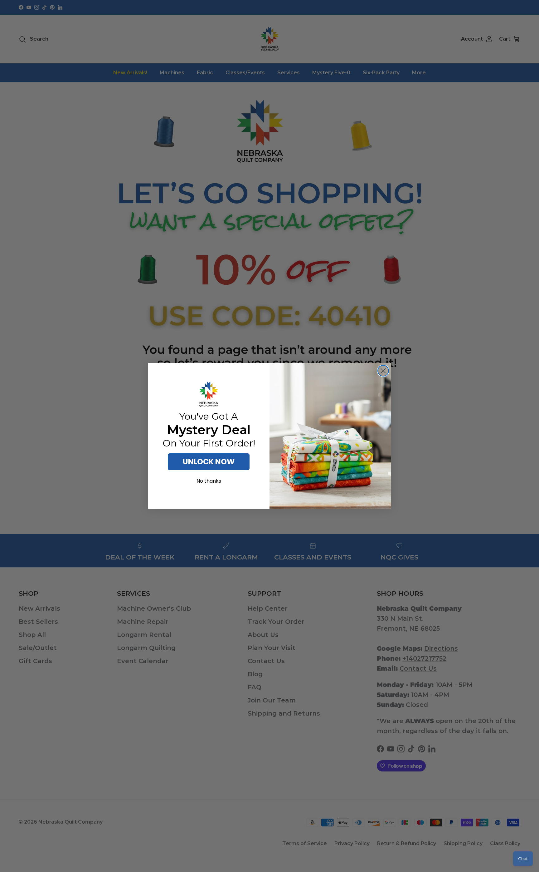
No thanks (209, 481)
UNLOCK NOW (209, 461)
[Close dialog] (383, 370)
